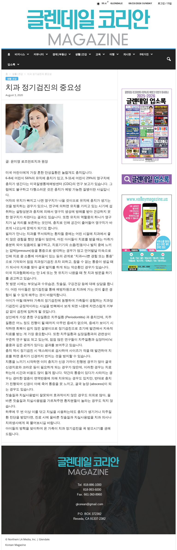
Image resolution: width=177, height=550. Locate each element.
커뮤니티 (39, 54)
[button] (169, 59)
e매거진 (144, 54)
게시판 (127, 54)
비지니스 (20, 54)
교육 (98, 54)
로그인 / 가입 (165, 3)
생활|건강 (81, 54)
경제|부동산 (60, 54)
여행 (112, 54)
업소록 (11, 64)
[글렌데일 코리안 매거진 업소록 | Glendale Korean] (88, 27)
